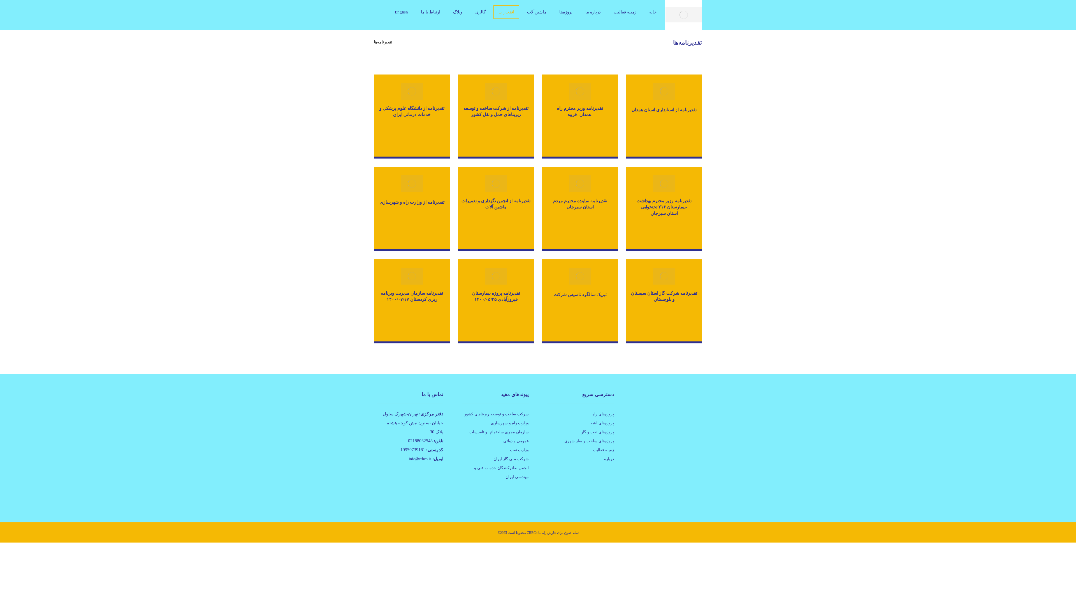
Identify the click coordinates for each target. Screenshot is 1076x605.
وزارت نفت (519, 450)
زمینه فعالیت (603, 450)
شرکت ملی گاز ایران (511, 459)
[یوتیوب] (687, 496)
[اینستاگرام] (672, 496)
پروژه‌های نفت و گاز (597, 432)
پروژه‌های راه (603, 414)
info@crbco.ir (420, 459)
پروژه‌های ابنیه (602, 423)
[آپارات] (695, 496)
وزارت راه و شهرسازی (510, 423)
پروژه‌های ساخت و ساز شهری (589, 441)
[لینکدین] (679, 496)
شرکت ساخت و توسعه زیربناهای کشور (496, 414)
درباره (609, 459)
